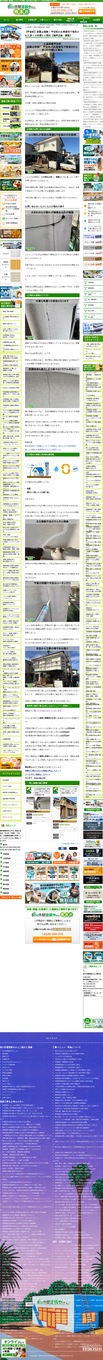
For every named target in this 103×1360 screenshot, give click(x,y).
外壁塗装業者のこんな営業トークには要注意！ (93, 559)
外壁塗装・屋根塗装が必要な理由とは (14, 1154)
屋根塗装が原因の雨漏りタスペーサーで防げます (11, 579)
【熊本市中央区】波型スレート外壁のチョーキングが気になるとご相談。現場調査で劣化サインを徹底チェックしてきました (93, 55)
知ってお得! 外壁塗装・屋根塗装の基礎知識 (16, 1152)
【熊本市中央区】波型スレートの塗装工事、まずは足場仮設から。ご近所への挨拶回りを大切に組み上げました (93, 44)
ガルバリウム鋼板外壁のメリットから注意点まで (93, 479)
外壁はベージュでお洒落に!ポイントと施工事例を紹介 (93, 744)
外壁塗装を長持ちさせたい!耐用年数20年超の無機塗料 (93, 522)
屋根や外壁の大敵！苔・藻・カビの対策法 (93, 646)
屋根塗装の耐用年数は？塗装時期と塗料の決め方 (93, 707)
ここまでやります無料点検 (84, 20)
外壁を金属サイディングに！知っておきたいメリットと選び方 (74, 1130)
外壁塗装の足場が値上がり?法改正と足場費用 (93, 547)
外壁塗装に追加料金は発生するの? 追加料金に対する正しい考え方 (76, 1125)
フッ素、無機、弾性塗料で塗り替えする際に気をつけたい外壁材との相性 (25, 1259)
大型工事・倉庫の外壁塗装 (63, 1224)
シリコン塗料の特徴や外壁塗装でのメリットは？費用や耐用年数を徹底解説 (79, 1289)
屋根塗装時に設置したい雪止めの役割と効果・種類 (11, 554)
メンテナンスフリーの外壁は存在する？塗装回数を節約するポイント (24, 1174)
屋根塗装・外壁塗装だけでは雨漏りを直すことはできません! (21, 1149)
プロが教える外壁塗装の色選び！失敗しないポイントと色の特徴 (22, 1108)
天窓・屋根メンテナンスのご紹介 (10, 536)
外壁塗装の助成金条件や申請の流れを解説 (93, 387)
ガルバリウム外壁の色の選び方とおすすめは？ (17, 1182)
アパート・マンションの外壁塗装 (65, 1226)
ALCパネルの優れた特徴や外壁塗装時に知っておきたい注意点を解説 (24, 1248)
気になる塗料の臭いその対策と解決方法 (92, 449)
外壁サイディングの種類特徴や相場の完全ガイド (11, 462)
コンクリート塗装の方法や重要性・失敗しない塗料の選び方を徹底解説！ (78, 1207)
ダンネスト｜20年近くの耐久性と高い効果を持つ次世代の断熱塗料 (76, 1278)
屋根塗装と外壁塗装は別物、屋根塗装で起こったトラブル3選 (21, 1231)
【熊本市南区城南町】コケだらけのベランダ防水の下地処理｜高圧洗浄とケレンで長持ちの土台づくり (93, 95)
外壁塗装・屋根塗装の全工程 (64, 1062)
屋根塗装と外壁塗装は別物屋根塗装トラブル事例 (11, 492)
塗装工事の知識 (8, 311)
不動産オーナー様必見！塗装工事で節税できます (93, 535)
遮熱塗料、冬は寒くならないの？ (65, 1311)
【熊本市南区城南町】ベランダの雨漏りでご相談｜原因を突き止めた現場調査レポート (93, 104)
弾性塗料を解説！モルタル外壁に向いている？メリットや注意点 (22, 1333)
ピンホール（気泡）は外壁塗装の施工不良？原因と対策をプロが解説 (24, 1212)
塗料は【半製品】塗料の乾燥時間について (11, 714)
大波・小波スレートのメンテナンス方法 (10, 751)
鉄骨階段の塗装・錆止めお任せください (11, 628)
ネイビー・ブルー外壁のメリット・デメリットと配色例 (20, 1314)
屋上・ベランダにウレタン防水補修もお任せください (11, 689)
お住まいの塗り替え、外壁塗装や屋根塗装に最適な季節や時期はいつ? (24, 1190)
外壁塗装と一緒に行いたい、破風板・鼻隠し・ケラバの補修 (74, 1166)
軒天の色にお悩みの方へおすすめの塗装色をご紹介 (11, 529)
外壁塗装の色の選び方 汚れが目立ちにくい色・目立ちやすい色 (22, 1113)
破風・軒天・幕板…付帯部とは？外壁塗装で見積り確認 (72, 1163)
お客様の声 (32, 20)
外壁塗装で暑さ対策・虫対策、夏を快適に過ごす (70, 1232)
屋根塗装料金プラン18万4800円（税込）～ (68, 1067)
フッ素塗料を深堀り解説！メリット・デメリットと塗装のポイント (23, 1330)
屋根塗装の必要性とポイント (64, 1095)
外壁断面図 (6, 739)
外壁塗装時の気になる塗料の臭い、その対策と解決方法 (20, 1143)
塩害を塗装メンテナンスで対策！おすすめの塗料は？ (19, 1286)
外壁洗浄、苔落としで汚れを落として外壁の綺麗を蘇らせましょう (76, 1213)
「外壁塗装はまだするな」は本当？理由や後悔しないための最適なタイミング (27, 1135)
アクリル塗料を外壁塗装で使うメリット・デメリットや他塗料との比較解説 (79, 1292)
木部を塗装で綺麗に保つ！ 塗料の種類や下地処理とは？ (20, 1289)
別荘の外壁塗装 (60, 1229)
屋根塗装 (11, 114)
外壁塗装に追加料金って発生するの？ (92, 399)
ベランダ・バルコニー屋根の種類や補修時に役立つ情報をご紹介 (22, 1270)
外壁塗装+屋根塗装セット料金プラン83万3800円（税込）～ (74, 1070)
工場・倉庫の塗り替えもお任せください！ (93, 345)
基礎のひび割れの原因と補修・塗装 (92, 695)
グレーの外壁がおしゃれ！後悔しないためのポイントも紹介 (21, 1316)
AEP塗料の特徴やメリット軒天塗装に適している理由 (93, 793)
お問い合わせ (7, 811)
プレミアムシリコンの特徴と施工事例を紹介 (93, 775)
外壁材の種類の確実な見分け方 (91, 467)
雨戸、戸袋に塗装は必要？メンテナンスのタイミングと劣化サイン (76, 1210)
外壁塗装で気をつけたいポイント (11, 499)
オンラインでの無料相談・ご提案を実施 (93, 374)
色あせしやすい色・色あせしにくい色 (94, 221)
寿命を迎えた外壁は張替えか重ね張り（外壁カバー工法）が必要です (77, 1106)
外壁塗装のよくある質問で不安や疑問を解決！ (93, 381)
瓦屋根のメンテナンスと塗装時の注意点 (11, 610)
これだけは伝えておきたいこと (12, 1062)
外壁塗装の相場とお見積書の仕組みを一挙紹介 (69, 1075)
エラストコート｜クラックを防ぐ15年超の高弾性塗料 (72, 1273)
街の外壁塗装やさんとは (10, 1051)
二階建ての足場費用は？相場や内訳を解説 (92, 553)
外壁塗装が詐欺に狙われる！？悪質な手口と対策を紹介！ (20, 1226)
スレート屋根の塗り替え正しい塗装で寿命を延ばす (11, 572)
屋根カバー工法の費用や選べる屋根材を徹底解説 (11, 382)
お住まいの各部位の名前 (11, 388)
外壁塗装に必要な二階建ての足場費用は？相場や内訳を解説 (74, 1237)
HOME (27, 25)
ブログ (34, 25)
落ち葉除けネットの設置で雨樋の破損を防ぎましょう (72, 1185)
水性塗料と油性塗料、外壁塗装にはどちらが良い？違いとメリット (76, 1322)
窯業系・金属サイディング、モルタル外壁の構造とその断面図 (22, 1253)
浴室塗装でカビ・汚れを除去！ (9, 647)
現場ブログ (5, 1056)
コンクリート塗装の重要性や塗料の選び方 (10, 659)
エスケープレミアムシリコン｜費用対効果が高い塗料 (72, 1262)
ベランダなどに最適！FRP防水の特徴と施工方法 (11, 683)
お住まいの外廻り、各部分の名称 (12, 1168)
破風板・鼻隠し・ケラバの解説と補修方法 (11, 517)
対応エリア (5, 1081)
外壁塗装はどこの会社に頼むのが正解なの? (16, 1237)
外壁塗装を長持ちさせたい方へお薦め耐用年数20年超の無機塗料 (75, 1325)
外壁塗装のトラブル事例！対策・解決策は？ (93, 701)
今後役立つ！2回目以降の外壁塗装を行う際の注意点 (71, 1108)
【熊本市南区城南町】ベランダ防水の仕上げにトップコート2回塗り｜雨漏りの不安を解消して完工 (93, 76)
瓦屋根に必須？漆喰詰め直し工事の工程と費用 (69, 1152)
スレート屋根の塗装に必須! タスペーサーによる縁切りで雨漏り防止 (23, 1234)
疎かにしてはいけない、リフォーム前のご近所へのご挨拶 (20, 1141)
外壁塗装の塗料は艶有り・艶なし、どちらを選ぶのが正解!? (74, 1319)
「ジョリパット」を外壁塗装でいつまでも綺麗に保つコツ (20, 1256)
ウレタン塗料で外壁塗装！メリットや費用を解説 (10, 418)
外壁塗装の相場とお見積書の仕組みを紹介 (93, 411)
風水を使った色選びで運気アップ (94, 206)
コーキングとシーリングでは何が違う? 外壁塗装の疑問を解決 (22, 1245)
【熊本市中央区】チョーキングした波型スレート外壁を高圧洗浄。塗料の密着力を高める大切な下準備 (93, 34)
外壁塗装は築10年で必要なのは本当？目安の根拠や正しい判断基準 (23, 1133)
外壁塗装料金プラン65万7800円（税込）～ (68, 1064)
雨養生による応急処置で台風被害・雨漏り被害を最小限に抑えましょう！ (25, 1300)
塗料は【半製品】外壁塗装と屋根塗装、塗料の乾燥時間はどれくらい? (24, 1240)
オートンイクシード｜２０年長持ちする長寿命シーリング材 (74, 1286)
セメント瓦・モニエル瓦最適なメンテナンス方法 (11, 616)
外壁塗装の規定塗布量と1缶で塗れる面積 (93, 633)
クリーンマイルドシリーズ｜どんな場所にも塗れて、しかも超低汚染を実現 (79, 1284)
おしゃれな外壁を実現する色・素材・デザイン (93, 713)
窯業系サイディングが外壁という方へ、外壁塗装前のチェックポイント (77, 1344)
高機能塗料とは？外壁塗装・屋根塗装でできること (11, 486)
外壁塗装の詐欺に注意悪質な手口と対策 (93, 430)
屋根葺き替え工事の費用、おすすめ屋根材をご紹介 (71, 1100)
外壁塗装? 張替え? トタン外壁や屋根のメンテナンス (71, 1133)
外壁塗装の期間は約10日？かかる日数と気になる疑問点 (20, 1130)
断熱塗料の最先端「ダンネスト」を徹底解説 (93, 676)
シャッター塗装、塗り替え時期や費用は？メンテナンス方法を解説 (76, 1204)
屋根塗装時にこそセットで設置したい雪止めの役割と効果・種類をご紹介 (78, 1183)
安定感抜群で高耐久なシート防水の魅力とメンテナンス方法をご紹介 (24, 1281)
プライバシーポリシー (10, 805)
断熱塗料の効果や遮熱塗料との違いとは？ (92, 670)
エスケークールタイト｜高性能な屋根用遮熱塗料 (70, 1264)
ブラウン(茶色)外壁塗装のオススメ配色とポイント (94, 750)
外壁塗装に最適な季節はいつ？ (11, 406)
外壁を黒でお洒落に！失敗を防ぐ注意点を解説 (93, 732)
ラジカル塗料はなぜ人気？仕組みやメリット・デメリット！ (21, 1336)
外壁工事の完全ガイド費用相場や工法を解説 (10, 357)
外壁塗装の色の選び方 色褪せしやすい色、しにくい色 (19, 1110)
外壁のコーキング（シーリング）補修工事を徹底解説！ (72, 1128)
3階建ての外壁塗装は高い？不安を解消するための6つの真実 (21, 1146)
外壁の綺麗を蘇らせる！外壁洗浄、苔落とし (92, 639)
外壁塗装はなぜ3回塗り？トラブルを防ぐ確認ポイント (19, 1220)
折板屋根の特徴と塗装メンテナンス (9, 603)
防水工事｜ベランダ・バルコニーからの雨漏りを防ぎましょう (74, 1117)
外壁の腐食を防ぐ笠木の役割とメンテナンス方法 (11, 541)
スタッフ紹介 (7, 786)
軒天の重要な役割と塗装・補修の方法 (9, 523)
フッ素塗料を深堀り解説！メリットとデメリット (93, 756)
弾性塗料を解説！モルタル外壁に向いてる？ (93, 763)
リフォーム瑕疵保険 (8, 1064)
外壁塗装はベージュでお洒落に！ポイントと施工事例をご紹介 (22, 1325)
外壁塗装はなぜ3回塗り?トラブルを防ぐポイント (11, 505)
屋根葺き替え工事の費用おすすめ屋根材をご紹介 (11, 375)
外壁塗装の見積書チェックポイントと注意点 (93, 418)
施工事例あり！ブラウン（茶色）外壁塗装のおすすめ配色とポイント (24, 1327)
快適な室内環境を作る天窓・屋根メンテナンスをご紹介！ (73, 1174)
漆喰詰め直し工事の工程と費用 (92, 615)
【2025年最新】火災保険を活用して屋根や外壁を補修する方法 (75, 1086)
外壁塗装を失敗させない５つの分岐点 (93, 393)
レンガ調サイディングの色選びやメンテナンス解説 (11, 455)
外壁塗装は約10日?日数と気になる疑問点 (93, 436)
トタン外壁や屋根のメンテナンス (9, 597)
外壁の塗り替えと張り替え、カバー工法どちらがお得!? (19, 1165)
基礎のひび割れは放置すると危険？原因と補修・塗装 (19, 1303)
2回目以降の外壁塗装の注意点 (92, 492)
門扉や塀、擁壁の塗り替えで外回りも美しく (69, 1111)
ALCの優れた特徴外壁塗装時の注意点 (9, 727)
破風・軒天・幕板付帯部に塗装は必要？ (10, 511)
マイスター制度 (7, 1070)
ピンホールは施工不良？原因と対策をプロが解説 (11, 474)
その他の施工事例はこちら (70, 843)
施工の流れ (58, 20)
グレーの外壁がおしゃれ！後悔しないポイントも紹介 (93, 726)
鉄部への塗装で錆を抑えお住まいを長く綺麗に (11, 622)
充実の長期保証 (7, 1073)
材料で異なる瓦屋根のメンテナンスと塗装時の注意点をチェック (75, 1155)
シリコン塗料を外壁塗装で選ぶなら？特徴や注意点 (11, 424)
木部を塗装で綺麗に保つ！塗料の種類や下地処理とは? (93, 658)
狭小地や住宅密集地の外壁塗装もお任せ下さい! (11, 585)
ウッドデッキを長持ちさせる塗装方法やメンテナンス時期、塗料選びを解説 (79, 1199)
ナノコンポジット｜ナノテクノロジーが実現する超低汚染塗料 (74, 1270)
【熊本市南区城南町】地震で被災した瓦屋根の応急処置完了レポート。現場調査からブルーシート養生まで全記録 (93, 113)
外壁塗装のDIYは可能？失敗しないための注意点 (94, 565)
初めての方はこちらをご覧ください (66, 1051)
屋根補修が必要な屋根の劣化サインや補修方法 (11, 566)
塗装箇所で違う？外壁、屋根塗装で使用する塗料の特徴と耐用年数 (76, 1314)
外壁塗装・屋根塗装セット (11, 120)
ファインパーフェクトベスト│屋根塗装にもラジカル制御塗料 (74, 1248)
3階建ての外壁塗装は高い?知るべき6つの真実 (94, 455)
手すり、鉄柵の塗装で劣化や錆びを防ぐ (10, 634)
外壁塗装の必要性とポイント (64, 1092)
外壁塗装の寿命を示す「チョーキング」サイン (11, 443)
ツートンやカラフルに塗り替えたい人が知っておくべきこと (94, 229)
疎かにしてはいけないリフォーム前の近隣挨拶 (93, 442)
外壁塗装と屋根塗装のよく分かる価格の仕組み (69, 1053)
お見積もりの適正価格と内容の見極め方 (93, 424)
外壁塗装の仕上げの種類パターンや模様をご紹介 (93, 769)
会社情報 (5, 1078)
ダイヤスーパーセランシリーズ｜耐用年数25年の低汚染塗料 (74, 1259)
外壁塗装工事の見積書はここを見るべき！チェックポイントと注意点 (77, 1078)
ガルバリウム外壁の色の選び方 (92, 486)
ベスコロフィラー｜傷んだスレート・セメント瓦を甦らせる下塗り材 (77, 1256)
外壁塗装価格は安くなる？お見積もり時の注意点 (10, 363)
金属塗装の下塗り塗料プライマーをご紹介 (93, 510)
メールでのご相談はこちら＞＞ (37, 774)
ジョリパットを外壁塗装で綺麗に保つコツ (93, 621)
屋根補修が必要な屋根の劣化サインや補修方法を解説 (72, 1188)
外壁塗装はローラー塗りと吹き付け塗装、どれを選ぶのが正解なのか (24, 1242)
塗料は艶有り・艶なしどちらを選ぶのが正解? (94, 590)
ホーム (6, 20)
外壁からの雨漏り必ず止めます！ (65, 1089)
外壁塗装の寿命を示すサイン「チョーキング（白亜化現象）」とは (23, 1193)
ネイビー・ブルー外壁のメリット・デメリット (93, 719)
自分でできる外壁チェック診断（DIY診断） (16, 1160)
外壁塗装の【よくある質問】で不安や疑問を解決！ (18, 1105)
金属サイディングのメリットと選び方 (9, 591)
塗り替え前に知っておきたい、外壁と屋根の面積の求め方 (20, 1251)
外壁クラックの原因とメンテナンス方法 (10, 449)
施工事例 (19, 20)
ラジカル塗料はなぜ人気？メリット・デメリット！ (93, 787)
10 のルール (6, 1067)
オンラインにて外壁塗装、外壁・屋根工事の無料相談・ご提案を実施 (77, 1119)
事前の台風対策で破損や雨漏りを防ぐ (92, 683)
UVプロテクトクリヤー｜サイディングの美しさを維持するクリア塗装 (77, 1275)
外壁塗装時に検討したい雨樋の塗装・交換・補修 (11, 548)
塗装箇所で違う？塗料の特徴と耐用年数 (93, 498)
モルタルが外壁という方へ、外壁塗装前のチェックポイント (74, 1341)
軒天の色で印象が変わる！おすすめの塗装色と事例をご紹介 (74, 1172)
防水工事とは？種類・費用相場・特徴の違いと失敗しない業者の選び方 (24, 1273)
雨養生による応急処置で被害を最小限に (93, 689)
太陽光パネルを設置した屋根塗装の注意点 (93, 652)
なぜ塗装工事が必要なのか (11, 318)
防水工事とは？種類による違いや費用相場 (11, 677)
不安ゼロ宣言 (6, 1075)
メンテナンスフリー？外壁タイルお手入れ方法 (93, 602)
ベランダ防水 (11, 126)
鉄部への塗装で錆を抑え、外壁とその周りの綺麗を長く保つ (74, 1191)
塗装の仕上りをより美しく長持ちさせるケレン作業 (11, 480)
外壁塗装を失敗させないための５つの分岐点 (16, 1122)
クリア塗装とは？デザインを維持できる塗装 (11, 431)
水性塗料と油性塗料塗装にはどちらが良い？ (92, 596)
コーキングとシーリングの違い (11, 720)
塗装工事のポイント (9, 324)
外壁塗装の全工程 (9, 342)
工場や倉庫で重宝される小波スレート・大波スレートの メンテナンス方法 (25, 1262)
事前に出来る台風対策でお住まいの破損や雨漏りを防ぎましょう (22, 1297)
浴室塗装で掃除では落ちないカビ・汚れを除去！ (70, 1202)
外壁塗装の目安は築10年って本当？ (9, 336)
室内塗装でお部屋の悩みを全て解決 (66, 1114)
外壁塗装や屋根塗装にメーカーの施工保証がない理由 (93, 528)
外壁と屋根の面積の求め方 (11, 733)
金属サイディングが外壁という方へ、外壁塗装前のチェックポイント (77, 1347)
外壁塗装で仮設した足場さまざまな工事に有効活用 (93, 541)
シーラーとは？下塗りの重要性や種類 (93, 516)
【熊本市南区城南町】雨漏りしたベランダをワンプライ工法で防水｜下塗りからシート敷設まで (93, 86)
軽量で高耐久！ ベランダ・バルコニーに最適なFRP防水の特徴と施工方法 (25, 1275)
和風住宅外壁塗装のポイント (92, 609)
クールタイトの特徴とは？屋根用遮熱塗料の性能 (93, 781)
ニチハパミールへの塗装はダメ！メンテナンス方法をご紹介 (21, 1292)
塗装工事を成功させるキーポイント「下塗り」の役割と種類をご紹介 (77, 1333)
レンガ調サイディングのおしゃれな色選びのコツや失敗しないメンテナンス (26, 1198)
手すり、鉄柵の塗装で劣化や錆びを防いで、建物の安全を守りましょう (77, 1196)
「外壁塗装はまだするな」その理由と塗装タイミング (11, 348)
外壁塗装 (11, 108)
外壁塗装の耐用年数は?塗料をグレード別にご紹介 (11, 394)
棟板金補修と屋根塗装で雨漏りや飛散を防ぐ (11, 665)
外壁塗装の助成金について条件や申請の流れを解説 (71, 1122)
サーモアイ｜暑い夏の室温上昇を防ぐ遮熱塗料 (69, 1251)
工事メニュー (45, 20)
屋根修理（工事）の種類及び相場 (9, 369)
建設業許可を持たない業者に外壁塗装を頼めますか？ (19, 1086)
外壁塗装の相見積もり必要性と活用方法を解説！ (93, 405)
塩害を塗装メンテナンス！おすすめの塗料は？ (10, 708)
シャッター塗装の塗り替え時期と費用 (9, 653)
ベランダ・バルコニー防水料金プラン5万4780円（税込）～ (74, 1073)
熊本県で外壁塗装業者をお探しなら (13, 1089)
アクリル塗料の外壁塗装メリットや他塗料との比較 (11, 412)
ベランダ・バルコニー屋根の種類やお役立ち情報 (11, 671)
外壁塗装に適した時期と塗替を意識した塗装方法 (11, 400)
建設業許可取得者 (9, 798)
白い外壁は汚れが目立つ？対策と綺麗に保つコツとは (93, 738)
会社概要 (96, 20)
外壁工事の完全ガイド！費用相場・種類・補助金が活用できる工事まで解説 (26, 1138)
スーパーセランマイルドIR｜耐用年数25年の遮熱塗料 (72, 1253)
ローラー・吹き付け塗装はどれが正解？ (92, 627)
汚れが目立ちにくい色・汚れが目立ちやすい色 (94, 213)
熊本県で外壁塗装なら (10, 792)
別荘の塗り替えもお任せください (93, 357)
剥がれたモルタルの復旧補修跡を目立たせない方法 (11, 468)
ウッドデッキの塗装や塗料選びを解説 (10, 640)
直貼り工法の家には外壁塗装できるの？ (92, 584)
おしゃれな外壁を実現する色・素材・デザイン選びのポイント (22, 1311)
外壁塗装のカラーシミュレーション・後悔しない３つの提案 (21, 1124)
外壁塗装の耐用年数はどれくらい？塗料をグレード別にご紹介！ (22, 1185)
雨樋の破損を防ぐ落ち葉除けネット (9, 560)
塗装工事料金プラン (71, 20)
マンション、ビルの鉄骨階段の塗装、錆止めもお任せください (74, 1194)
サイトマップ (7, 817)
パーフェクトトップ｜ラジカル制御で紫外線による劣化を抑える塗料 (77, 1245)
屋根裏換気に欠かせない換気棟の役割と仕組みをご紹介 (20, 1284)
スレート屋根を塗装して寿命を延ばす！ (67, 1221)
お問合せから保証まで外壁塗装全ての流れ (68, 1059)
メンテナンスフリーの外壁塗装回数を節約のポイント (93, 473)
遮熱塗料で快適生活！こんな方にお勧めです (69, 1267)
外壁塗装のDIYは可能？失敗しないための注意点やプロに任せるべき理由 (25, 1163)
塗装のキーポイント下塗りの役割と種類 (92, 504)
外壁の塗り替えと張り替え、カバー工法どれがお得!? (93, 461)
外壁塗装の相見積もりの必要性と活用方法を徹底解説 (19, 1223)
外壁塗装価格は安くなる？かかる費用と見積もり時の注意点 (74, 1081)
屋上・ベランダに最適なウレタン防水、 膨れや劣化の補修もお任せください (26, 1278)
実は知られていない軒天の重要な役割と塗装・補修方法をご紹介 (75, 1169)
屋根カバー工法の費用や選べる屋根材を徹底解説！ (71, 1103)
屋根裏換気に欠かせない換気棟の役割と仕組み (11, 702)
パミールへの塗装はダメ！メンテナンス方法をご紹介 (93, 664)
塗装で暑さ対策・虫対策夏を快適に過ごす (11, 437)
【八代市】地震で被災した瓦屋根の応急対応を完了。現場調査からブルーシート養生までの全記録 (93, 122)
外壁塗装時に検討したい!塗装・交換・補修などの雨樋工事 (73, 1180)
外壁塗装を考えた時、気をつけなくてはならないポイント (20, 1218)
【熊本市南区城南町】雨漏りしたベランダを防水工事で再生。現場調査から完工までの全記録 (93, 66)
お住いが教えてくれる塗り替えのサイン (10, 330)
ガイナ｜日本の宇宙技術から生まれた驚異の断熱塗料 (72, 1281)
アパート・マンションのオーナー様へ (93, 351)
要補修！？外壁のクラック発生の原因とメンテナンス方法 (20, 1196)
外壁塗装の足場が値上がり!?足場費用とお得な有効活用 (72, 1235)
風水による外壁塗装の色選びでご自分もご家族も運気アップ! (21, 1127)
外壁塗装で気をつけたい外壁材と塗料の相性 (11, 745)
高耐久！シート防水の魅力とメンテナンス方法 (11, 696)
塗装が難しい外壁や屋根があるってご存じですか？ (93, 572)
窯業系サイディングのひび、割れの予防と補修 (93, 578)
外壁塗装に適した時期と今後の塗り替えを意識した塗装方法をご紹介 (24, 1187)
